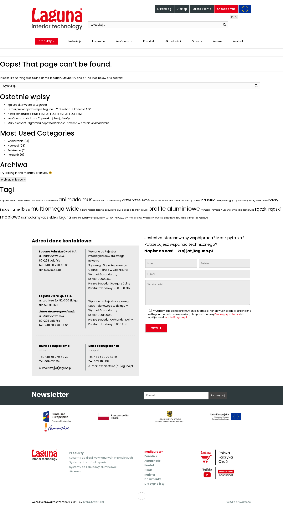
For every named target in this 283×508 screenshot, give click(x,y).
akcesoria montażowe (47, 200)
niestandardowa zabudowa (102, 209)
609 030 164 (52, 361)
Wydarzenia (15, 141)
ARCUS (104, 200)
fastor (158, 200)
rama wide (248, 209)
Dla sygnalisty (154, 484)
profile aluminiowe (174, 209)
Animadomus (226, 9)
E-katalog (164, 9)
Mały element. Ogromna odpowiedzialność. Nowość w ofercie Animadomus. (59, 123)
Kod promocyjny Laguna (229, 200)
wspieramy (136, 217)
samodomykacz (35, 217)
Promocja (205, 209)
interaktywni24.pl (93, 502)
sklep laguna (60, 217)
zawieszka (181, 217)
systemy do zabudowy (93, 217)
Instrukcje (75, 41)
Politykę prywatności (227, 314)
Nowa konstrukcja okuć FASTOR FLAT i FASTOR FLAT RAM (45, 114)
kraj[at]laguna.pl (60, 368)
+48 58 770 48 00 (56, 265)
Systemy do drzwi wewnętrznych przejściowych (101, 458)
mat (27, 209)
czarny (117, 200)
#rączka (4, 200)
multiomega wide (54, 209)
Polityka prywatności (238, 502)
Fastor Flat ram (181, 200)
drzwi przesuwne (136, 200)
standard (76, 217)
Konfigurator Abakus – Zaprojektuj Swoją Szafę (39, 118)
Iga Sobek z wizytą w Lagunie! (27, 105)
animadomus (76, 199)
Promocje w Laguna (221, 209)
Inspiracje (98, 41)
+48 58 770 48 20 (56, 357)
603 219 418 (101, 361)
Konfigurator (124, 41)
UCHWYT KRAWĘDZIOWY (117, 217)
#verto (12, 200)
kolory (245, 200)
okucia (120, 209)
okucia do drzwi (132, 209)
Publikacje (14, 150)
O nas (195, 41)
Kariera (217, 41)
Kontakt (238, 41)
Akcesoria (75, 471)
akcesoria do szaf (26, 200)
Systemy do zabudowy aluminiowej (92, 467)
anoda (96, 200)
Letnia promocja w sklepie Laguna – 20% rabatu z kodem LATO (49, 109)
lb (23, 209)
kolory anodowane (258, 200)
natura (83, 209)
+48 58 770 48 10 (105, 357)
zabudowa (169, 217)
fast (153, 200)
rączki (261, 209)
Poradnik (149, 41)
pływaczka (236, 209)
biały (111, 200)
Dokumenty (152, 479)
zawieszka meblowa (197, 217)
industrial (208, 200)
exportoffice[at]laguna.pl (116, 366)
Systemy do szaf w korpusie (87, 462)
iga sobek (195, 200)
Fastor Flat (167, 200)
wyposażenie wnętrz (153, 217)
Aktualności (173, 41)
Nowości (13, 146)
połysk (144, 209)
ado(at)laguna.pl (176, 317)
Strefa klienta (202, 9)
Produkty (45, 41)
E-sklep (182, 9)
